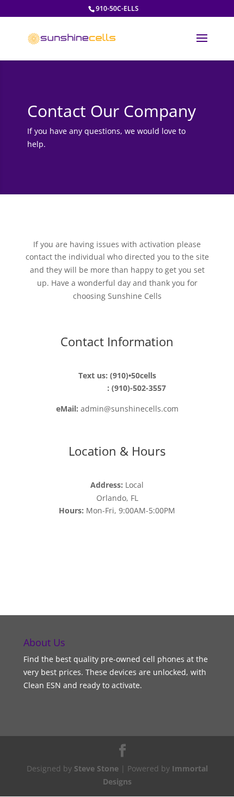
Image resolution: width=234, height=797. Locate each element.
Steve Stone (96, 768)
